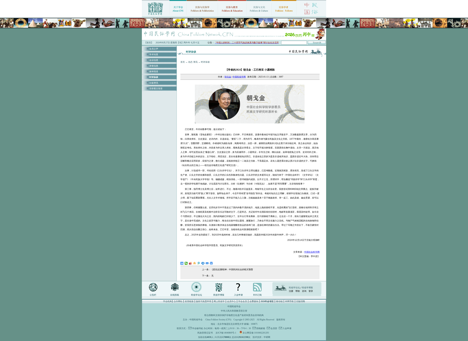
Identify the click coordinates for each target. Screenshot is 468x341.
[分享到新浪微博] (190, 263)
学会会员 (242, 301)
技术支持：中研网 (261, 337)
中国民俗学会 (196, 319)
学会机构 (167, 301)
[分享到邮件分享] (207, 263)
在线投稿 (174, 295)
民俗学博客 (218, 295)
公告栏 (153, 295)
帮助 (297, 291)
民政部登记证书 (205, 332)
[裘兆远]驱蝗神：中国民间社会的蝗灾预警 (232, 269)
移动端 (279, 301)
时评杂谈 (205, 62)
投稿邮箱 (260, 328)
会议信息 (153, 60)
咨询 (304, 291)
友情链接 (189, 301)
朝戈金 (227, 77)
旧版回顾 (300, 301)
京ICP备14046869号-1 (226, 332)
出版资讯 (153, 83)
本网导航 (289, 301)
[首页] (155, 15)
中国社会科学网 (312, 252)
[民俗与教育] (232, 15)
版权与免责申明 (203, 301)
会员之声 (153, 49)
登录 (311, 291)
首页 (182, 62)
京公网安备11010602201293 (256, 332)
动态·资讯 (193, 62)
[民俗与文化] (258, 15)
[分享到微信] (186, 263)
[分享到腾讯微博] (198, 263)
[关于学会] (177, 15)
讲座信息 (153, 66)
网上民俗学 (219, 301)
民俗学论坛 (196, 295)
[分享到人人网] (203, 263)
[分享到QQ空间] (194, 263)
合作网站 (178, 301)
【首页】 (148, 42)
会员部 (273, 328)
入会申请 (238, 295)
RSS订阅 (257, 295)
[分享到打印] (211, 263)
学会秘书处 (197, 328)
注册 (291, 291)
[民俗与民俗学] (202, 15)
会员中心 (231, 301)
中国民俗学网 (239, 77)
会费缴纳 (253, 301)
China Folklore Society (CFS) (218, 319)
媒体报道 (153, 71)
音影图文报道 (156, 88)
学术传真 (153, 54)
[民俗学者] (283, 15)
